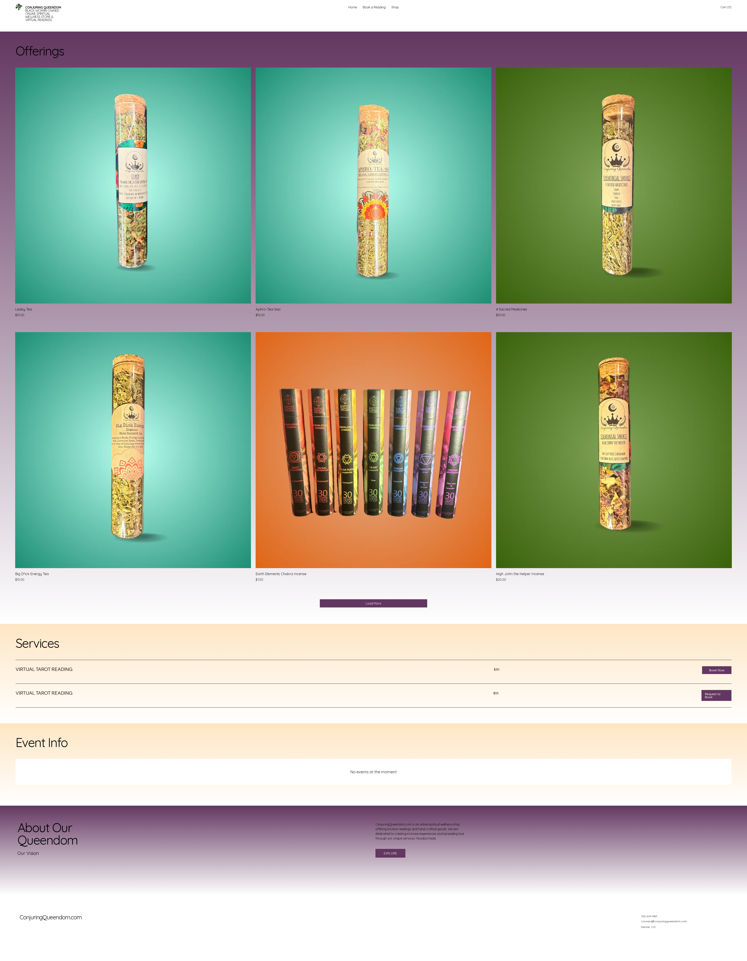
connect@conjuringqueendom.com (664, 921)
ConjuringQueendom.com (51, 917)
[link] (250, 669)
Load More (373, 603)
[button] (726, 7)
